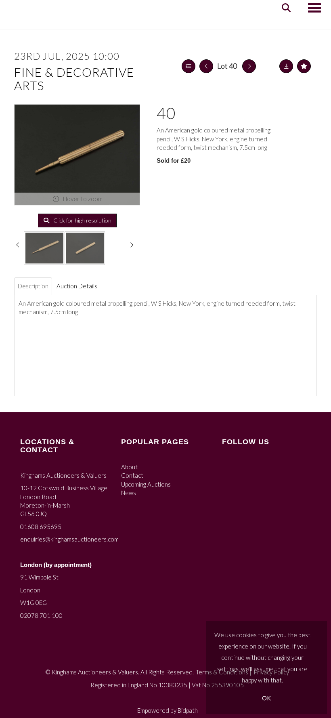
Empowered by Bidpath (167, 710)
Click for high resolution (81, 220)
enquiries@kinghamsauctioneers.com (69, 539)
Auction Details (77, 286)
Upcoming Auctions (146, 484)
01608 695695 (40, 526)
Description (33, 286)
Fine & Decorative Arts (74, 78)
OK (266, 698)
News (128, 492)
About (129, 466)
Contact (132, 475)
